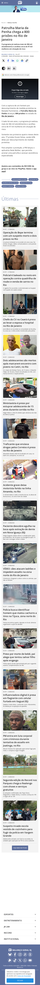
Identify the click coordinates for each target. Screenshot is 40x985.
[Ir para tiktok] (15, 960)
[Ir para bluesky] (10, 954)
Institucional (11, 939)
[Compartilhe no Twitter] (3, 60)
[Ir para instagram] (20, 954)
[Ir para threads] (30, 954)
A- (14, 68)
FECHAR (20, 980)
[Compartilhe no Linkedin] (13, 60)
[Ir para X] (20, 960)
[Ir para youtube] (30, 960)
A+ (9, 68)
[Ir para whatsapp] (25, 960)
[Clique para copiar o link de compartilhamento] (27, 60)
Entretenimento (13, 920)
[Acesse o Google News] (22, 60)
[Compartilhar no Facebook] (8, 60)
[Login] (37, 2)
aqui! (4, 171)
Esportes (8, 914)
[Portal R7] (20, 2)
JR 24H (7, 926)
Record (4, 22)
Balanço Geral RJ (12, 22)
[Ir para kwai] (25, 954)
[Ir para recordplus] (10, 960)
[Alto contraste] (3, 68)
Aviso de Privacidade (24, 976)
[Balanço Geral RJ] (20, 8)
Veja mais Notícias (20, 848)
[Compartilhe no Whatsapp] (17, 60)
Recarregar (20, 96)
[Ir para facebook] (15, 954)
